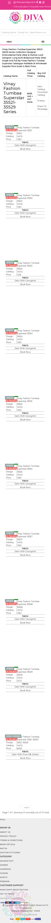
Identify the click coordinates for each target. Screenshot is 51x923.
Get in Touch (7, 894)
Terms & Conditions (11, 840)
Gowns (4, 873)
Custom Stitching (10, 852)
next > (27, 807)
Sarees (4, 865)
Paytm (3, 848)
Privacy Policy (8, 836)
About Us (5, 832)
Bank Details (7, 844)
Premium (4, 881)
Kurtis (3, 877)
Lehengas (5, 869)
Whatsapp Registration (26, 2)
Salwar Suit (7, 861)
